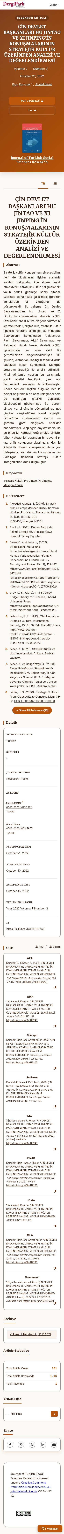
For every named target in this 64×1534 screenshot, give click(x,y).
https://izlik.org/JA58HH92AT (25, 929)
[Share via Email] (54, 1445)
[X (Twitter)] (32, 1445)
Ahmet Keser (43, 84)
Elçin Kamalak (21, 84)
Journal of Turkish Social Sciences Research (32, 160)
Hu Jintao (30, 480)
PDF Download (30, 100)
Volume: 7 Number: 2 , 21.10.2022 (30, 1334)
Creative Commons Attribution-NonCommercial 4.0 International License (30, 1487)
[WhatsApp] (21, 1445)
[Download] (54, 1414)
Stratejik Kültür (12, 480)
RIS (41, 946)
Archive (9, 1319)
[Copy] (55, 987)
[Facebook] (10, 1445)
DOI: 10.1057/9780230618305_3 (34, 701)
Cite (30, 110)
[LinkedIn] (43, 1445)
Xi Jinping (45, 480)
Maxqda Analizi (13, 485)
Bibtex (57, 946)
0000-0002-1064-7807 (19, 828)
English (53, 5)
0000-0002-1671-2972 (19, 807)
